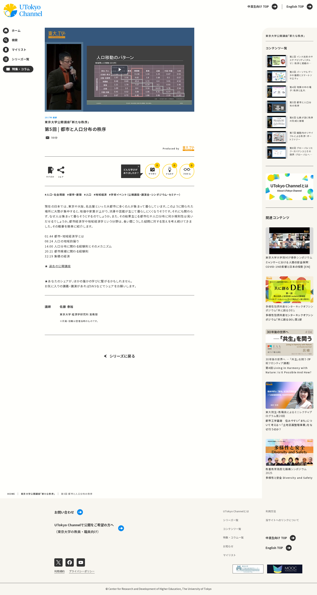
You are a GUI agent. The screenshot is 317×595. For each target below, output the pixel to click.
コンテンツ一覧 (232, 529)
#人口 (88, 194)
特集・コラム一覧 (233, 537)
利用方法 (271, 511)
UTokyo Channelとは (236, 511)
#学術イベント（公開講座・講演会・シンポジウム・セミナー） (145, 194)
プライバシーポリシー (82, 571)
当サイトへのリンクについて (282, 520)
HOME (11, 493)
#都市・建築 (74, 194)
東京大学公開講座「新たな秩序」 (67, 122)
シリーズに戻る (122, 356)
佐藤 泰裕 (66, 306)
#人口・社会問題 (55, 194)
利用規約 (59, 571)
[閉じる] (139, 166)
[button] (152, 171)
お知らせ (228, 546)
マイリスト (229, 555)
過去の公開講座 (60, 266)
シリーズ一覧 (230, 520)
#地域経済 (100, 194)
